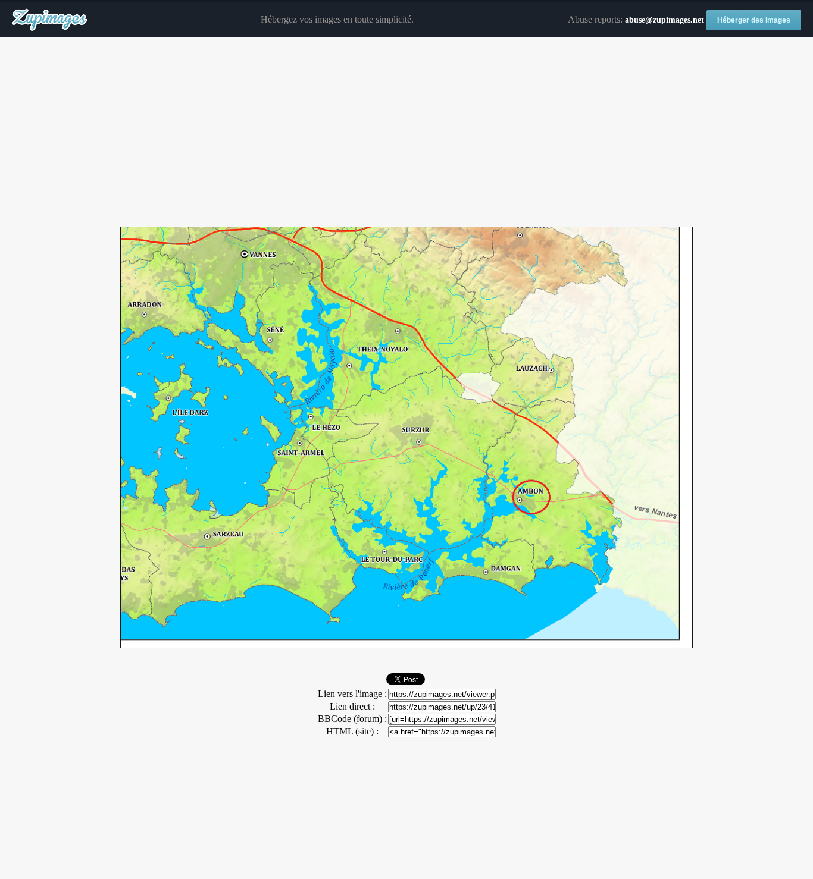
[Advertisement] (406, 132)
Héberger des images (753, 20)
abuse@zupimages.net (664, 19)
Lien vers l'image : (352, 694)
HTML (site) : (352, 731)
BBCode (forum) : (352, 719)
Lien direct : (352, 706)
